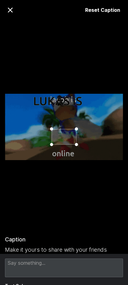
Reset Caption (102, 10)
